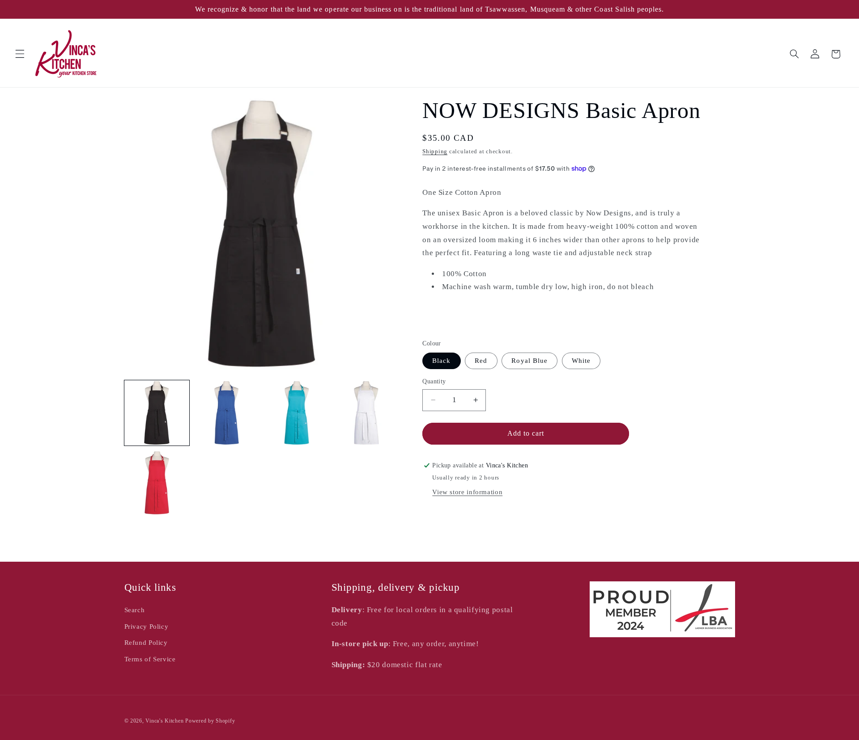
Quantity (434, 381)
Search (134, 610)
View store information (467, 492)
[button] (19, 54)
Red (481, 360)
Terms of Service (150, 659)
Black (441, 360)
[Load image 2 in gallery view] (226, 413)
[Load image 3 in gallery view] (296, 413)
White (581, 360)
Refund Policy (146, 642)
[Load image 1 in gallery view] (157, 413)
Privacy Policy (146, 626)
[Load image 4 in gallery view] (366, 413)
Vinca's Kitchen (164, 720)
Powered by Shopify (210, 720)
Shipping (434, 151)
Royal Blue (529, 360)
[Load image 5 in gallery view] (157, 483)
